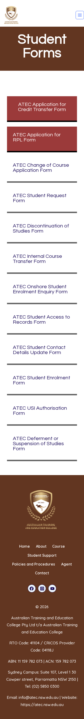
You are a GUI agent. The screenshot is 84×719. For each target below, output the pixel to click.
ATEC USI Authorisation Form (40, 411)
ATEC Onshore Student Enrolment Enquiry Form (40, 289)
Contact (42, 573)
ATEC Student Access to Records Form (41, 319)
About (41, 546)
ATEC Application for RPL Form (37, 137)
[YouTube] (52, 588)
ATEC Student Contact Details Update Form (39, 350)
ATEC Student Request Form (39, 198)
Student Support (42, 555)
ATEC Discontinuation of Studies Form (41, 228)
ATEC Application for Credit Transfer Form (42, 107)
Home (24, 546)
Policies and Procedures (33, 564)
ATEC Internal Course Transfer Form (37, 259)
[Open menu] (80, 15)
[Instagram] (42, 588)
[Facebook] (32, 588)
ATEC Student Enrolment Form (41, 380)
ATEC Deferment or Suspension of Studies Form (38, 443)
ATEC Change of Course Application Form (41, 168)
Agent (66, 564)
